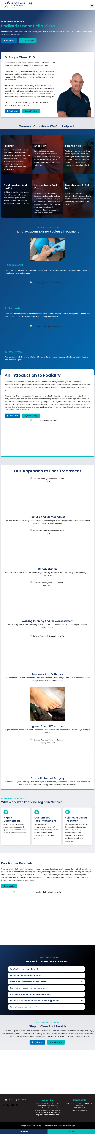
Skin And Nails (73, 145)
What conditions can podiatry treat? (26, 975)
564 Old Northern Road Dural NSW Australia (79, 1104)
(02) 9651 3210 (79, 1108)
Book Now (23, 1131)
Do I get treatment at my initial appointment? (30, 994)
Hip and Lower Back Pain (45, 186)
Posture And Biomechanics (47, 517)
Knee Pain (40, 145)
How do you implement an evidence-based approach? (34, 1000)
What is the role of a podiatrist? (24, 969)
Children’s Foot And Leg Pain (15, 186)
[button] (92, 6)
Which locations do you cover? (23, 1007)
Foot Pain (9, 145)
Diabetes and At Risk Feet (77, 186)
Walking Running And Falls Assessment (47, 621)
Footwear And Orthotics (47, 674)
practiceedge (70, 1126)
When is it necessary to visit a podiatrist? (28, 982)
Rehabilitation (47, 569)
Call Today (71, 1131)
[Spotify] (17, 1106)
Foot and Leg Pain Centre (19, 63)
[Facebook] (8, 1106)
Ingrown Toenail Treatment (48, 726)
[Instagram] (3, 1106)
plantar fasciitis (74, 396)
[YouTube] (12, 1106)
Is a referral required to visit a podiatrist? (28, 988)
